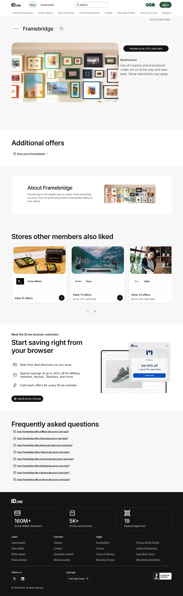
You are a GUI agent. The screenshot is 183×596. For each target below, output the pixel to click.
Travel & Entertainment (89, 13)
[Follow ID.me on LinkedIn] (23, 579)
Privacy (100, 548)
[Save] (61, 251)
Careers (58, 542)
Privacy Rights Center (147, 542)
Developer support (64, 553)
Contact (58, 548)
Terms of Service (105, 553)
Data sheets (17, 548)
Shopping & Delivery (171, 13)
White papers (18, 553)
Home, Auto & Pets (148, 13)
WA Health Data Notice (148, 559)
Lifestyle (108, 13)
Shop (32, 4)
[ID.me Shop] (18, 5)
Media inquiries (62, 559)
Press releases (19, 559)
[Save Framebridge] (61, 28)
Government (47, 4)
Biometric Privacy (105, 559)
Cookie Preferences (146, 548)
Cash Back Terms (145, 553)
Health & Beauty (45, 13)
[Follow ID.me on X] (14, 579)
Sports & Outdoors (66, 13)
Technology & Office (126, 13)
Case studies (18, 542)
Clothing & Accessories (23, 13)
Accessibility (103, 542)
